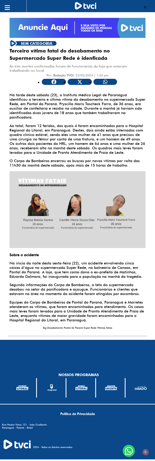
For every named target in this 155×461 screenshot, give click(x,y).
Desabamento (55, 327)
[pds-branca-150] (140, 388)
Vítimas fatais (104, 327)
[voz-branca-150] (81, 387)
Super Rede (90, 327)
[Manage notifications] (145, 452)
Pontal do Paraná (73, 327)
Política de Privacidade (77, 414)
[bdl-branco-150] (22, 387)
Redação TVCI (63, 75)
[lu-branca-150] (111, 387)
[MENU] (16, 7)
